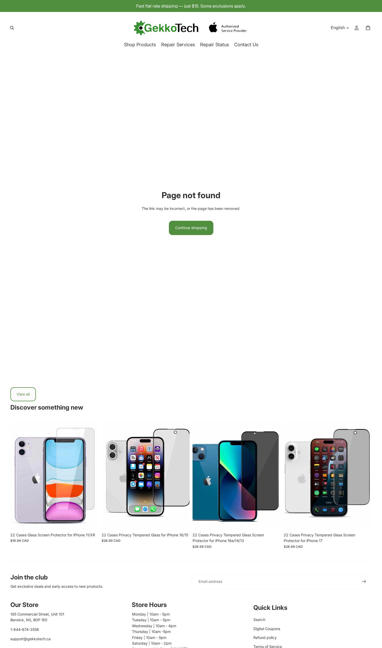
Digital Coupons (266, 628)
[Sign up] (363, 581)
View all (23, 394)
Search (259, 619)
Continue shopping (191, 227)
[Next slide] (90, 475)
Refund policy (265, 637)
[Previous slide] (18, 475)
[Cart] (368, 28)
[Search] (12, 28)
